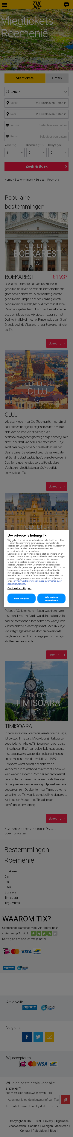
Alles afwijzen (21, 598)
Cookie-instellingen (19, 588)
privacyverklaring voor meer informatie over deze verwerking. (34, 582)
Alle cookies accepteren (51, 598)
